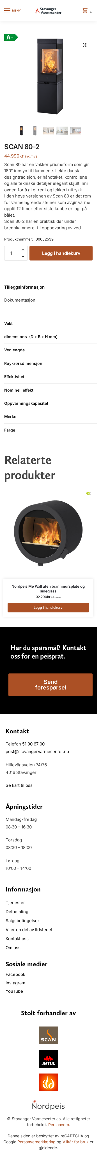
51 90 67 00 (33, 744)
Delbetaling (17, 911)
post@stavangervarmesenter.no (37, 751)
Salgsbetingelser (22, 920)
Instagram (15, 982)
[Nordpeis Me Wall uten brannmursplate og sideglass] (48, 534)
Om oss (13, 947)
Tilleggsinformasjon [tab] (24, 287)
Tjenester (15, 902)
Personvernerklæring (36, 1141)
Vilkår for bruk (76, 1141)
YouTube (14, 991)
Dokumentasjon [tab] (19, 300)
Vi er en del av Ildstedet (29, 929)
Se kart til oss (19, 785)
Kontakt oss (17, 938)
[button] (86, 11)
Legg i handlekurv (61, 253)
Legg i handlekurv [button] (48, 607)
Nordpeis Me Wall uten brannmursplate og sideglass (48, 588)
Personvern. (59, 1124)
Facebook (16, 974)
